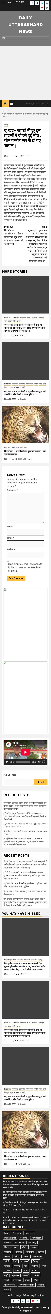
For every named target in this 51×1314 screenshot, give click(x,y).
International (10, 1238)
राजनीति (23, 387)
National (23, 1238)
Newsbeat (8, 317)
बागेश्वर (17, 1271)
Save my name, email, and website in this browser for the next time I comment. (25, 567)
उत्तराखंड (16, 317)
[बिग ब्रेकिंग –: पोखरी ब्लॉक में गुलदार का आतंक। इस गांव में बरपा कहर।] (25, 424)
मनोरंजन (35, 1271)
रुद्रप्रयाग (17, 1280)
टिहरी (15, 1261)
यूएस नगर (15, 1275)
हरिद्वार (6, 1289)
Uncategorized (10, 960)
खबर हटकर (29, 384)
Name (10, 526)
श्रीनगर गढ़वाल (9, 1285)
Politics (7, 1242)
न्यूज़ (5, 321)
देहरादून (41, 317)
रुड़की (6, 1280)
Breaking (7, 384)
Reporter (26, 156)
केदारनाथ (7, 1256)
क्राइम (26, 1256)
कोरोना (17, 1256)
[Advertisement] (25, 72)
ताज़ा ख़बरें (35, 317)
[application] (25, 752)
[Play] (7, 761)
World (24, 1247)
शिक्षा (36, 1280)
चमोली (6, 125)
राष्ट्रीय (36, 1275)
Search (11, 775)
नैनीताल (17, 1266)
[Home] (5, 104)
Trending (32, 1242)
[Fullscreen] (43, 761)
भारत (26, 1271)
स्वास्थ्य (41, 1285)
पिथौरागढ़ (35, 1266)
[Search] (47, 103)
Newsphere (40, 1307)
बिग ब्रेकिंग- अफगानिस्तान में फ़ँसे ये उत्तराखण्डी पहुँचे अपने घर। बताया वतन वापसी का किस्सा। (13, 235)
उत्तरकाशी (7, 1252)
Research (19, 1242)
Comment (12, 490)
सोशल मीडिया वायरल (14, 321)
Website (11, 549)
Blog (6, 1233)
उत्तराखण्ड (23, 317)
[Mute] (39, 761)
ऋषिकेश (41, 1252)
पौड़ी (44, 1266)
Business (29, 1233)
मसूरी (6, 1275)
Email (10, 538)
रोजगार (27, 1280)
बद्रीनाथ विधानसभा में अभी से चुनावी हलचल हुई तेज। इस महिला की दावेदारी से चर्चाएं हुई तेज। (25, 393)
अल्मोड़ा (34, 1247)
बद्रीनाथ (16, 387)
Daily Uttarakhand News (25, 24)
